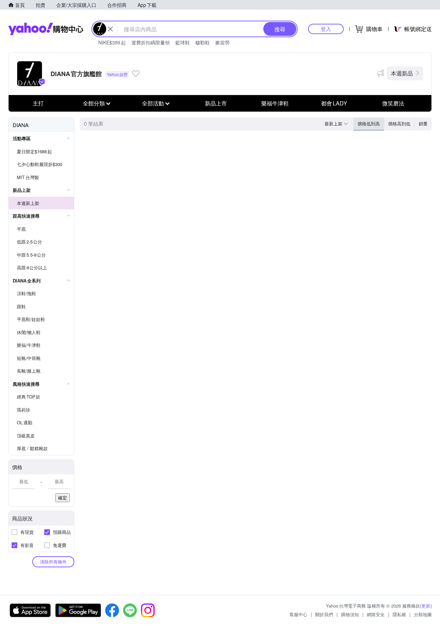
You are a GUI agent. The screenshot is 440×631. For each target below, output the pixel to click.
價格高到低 (399, 123)
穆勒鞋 (202, 42)
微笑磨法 (393, 103)
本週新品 (402, 73)
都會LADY (334, 103)
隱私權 (399, 614)
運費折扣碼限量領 (150, 42)
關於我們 (324, 614)
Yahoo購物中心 (45, 29)
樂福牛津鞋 (275, 103)
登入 (326, 28)
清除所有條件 (53, 561)
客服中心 (298, 614)
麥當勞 (222, 42)
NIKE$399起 (112, 42)
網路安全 (376, 614)
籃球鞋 (182, 42)
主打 (38, 103)
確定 (62, 497)
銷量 (423, 123)
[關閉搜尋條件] (110, 29)
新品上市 (216, 103)
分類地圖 (423, 614)
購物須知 (350, 614)
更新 (425, 605)
